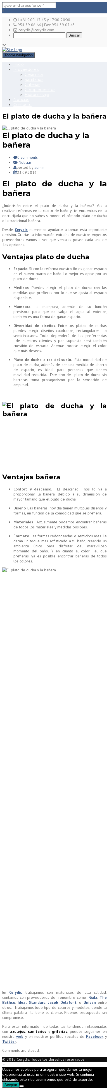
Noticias (21, 99)
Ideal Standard (31, 1002)
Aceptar (10, 1085)
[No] (21, 1086)
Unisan (90, 1002)
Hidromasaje (37, 94)
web (19, 1036)
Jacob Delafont (62, 1002)
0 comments (27, 157)
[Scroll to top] (3, 1064)
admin (39, 167)
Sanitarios (34, 79)
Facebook (94, 1036)
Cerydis (21, 229)
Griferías (32, 84)
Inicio (18, 64)
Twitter (9, 1041)
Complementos (40, 89)
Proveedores (26, 69)
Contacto (22, 104)
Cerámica (34, 74)
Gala (93, 997)
